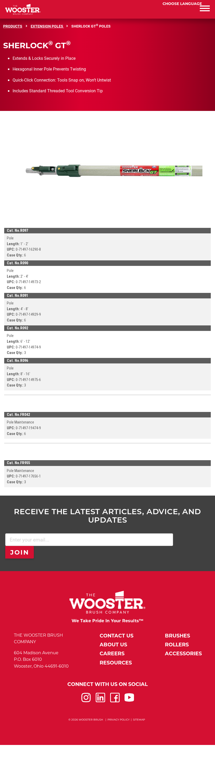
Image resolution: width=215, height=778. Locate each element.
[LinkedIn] (100, 700)
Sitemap (139, 719)
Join (19, 552)
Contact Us (116, 636)
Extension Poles (47, 26)
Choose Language (182, 3)
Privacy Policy (119, 719)
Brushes (177, 636)
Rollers (177, 645)
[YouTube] (129, 700)
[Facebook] (115, 700)
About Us (113, 645)
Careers (112, 654)
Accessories (183, 654)
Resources (116, 663)
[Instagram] (86, 700)
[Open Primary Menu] (161, 9)
